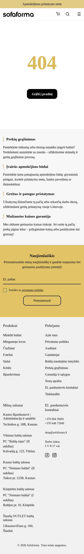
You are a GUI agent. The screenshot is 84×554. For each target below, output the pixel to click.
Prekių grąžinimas (56, 368)
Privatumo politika (57, 341)
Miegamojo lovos (14, 341)
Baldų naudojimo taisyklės (62, 361)
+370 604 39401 (54, 419)
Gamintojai (52, 355)
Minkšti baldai (12, 335)
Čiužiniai (9, 348)
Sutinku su (26, 290)
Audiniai (50, 348)
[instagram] (54, 455)
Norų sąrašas (53, 381)
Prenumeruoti (42, 300)
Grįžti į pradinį (42, 94)
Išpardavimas (11, 374)
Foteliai (8, 355)
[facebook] (47, 455)
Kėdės (7, 368)
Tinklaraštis (52, 394)
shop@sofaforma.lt (56, 432)
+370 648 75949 (54, 423)
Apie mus (51, 335)
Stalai (6, 361)
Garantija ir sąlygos (57, 374)
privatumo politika (32, 290)
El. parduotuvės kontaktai (61, 387)
